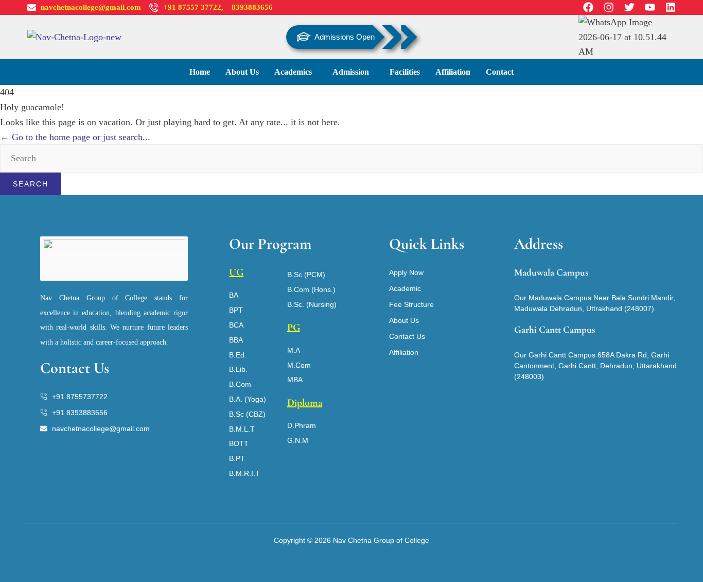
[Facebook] (588, 7)
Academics (293, 71)
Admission (350, 71)
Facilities (405, 71)
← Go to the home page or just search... (75, 137)
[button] (296, 72)
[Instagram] (609, 7)
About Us (242, 71)
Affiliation (452, 71)
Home (199, 71)
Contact (500, 71)
